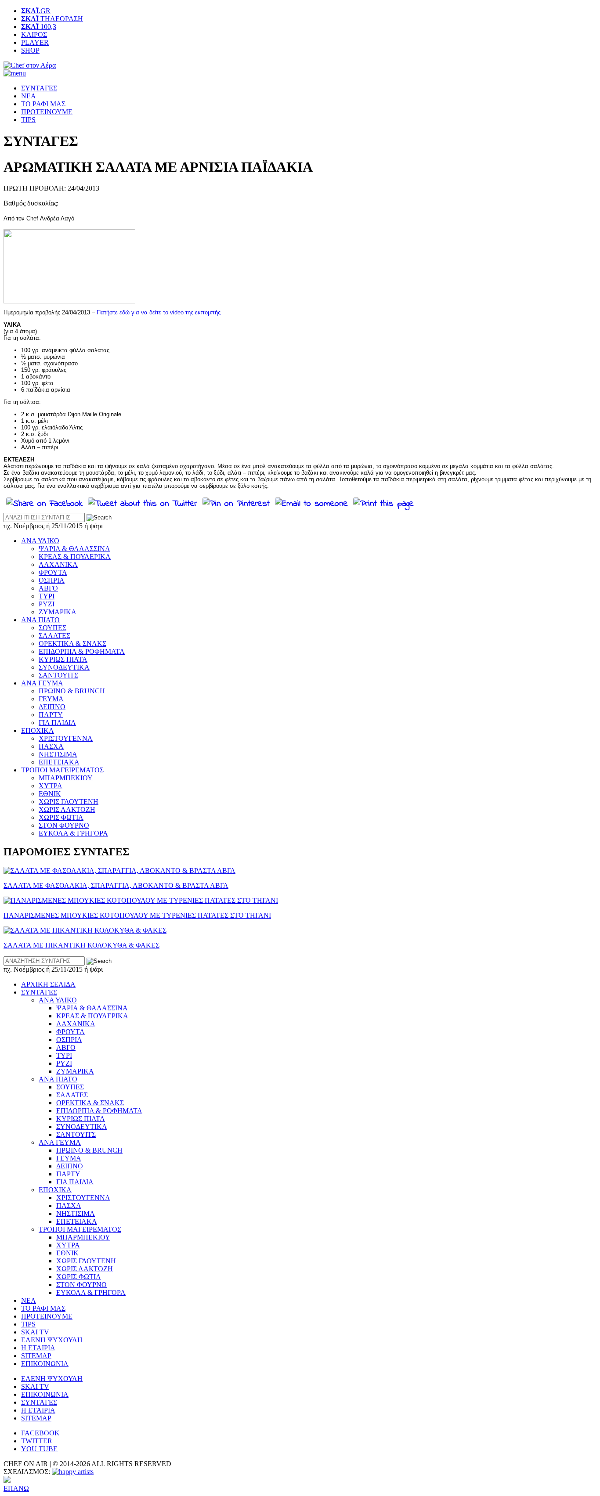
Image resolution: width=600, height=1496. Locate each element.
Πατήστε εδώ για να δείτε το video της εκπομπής (158, 312)
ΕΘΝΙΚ (50, 793)
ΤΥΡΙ (46, 596)
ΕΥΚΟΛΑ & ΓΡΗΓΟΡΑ (73, 833)
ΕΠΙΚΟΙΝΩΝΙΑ (45, 1363)
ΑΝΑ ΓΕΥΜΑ (42, 683)
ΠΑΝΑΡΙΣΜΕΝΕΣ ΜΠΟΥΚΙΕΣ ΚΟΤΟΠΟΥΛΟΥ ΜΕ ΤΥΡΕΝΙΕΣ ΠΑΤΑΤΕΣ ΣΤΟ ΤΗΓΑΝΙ (137, 915)
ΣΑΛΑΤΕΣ (54, 635)
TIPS (28, 119)
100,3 (38, 26)
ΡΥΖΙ (46, 604)
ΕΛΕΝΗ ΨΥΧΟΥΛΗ (52, 1340)
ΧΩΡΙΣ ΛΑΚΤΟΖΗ (67, 809)
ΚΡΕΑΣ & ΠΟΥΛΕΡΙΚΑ (75, 556)
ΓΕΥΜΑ (51, 699)
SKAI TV (35, 1332)
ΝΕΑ (28, 96)
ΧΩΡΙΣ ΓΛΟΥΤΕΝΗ (68, 801)
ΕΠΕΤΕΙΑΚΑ (59, 762)
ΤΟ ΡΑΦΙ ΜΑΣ (43, 104)
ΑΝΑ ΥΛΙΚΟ (40, 540)
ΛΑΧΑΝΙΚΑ (58, 564)
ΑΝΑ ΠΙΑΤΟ (40, 620)
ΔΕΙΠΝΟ (52, 706)
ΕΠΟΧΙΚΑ (37, 730)
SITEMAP (36, 1355)
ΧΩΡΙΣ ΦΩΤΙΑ (61, 817)
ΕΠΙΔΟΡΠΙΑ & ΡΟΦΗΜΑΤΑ (82, 651)
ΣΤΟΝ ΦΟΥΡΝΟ (64, 825)
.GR (36, 10)
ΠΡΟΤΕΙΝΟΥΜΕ (46, 111)
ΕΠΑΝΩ (16, 1488)
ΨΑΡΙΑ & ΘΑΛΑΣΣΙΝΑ (74, 548)
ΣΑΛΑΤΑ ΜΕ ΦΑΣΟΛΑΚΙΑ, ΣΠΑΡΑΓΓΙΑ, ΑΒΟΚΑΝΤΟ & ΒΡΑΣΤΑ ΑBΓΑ (116, 885)
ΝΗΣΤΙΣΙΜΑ (58, 754)
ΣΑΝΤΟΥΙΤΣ (58, 675)
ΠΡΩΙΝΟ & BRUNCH (72, 691)
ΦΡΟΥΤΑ (53, 572)
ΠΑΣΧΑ (51, 746)
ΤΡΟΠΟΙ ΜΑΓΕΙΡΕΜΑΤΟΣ (62, 770)
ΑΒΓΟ (48, 588)
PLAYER (35, 42)
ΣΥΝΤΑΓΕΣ (39, 88)
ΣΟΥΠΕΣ (52, 627)
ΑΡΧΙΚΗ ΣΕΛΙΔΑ (48, 984)
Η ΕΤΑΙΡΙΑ (38, 1348)
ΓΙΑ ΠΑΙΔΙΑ (57, 722)
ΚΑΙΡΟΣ (34, 34)
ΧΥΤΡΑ (50, 785)
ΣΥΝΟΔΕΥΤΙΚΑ (64, 667)
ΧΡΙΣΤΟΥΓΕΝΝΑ (66, 738)
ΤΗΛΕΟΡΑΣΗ (52, 18)
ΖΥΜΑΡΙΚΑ (57, 612)
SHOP (30, 50)
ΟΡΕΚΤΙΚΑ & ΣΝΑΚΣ (72, 643)
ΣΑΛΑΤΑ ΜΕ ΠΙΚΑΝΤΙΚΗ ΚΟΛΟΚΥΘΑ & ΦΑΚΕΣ (81, 945)
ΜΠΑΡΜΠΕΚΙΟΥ (66, 778)
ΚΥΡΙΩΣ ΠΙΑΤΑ (63, 659)
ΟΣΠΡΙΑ (52, 580)
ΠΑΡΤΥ (51, 714)
